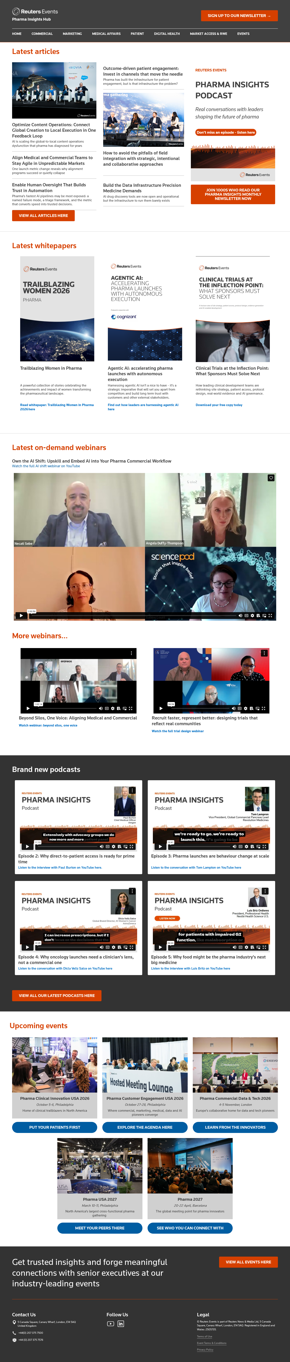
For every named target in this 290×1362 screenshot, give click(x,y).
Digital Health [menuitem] (167, 33)
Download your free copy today (219, 405)
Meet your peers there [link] (99, 1228)
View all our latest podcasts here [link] (57, 996)
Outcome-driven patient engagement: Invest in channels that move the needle (143, 71)
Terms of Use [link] (204, 1336)
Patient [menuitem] (137, 33)
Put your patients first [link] (54, 1127)
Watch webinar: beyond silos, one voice (48, 725)
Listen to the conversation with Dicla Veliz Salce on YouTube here (65, 968)
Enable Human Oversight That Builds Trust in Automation (49, 187)
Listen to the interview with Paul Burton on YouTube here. (60, 867)
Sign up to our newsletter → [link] (239, 16)
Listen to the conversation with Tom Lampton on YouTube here (196, 867)
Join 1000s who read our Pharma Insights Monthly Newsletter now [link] (233, 194)
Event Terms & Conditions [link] (212, 1343)
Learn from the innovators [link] (235, 1127)
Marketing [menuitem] (72, 33)
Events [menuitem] (243, 33)
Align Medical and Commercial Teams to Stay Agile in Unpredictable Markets (52, 160)
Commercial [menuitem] (42, 33)
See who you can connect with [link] (190, 1228)
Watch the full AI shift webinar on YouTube (46, 466)
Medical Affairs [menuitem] (106, 33)
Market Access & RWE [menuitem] (208, 33)
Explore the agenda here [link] (144, 1127)
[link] (37, 11)
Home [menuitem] (16, 33)
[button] (54, 90)
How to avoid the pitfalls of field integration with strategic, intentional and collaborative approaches (141, 158)
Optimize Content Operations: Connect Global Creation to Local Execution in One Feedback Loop (54, 130)
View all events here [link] (248, 1262)
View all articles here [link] (43, 216)
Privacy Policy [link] (205, 1349)
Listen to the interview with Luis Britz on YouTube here (190, 968)
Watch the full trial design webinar (178, 731)
